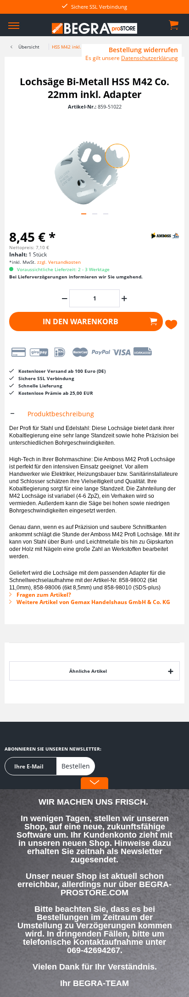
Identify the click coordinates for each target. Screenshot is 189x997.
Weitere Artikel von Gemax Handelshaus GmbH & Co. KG (92, 602)
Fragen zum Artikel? (43, 595)
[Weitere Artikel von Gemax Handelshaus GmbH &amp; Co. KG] (157, 235)
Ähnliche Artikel (88, 671)
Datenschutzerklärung (149, 58)
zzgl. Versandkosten (59, 262)
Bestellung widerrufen (143, 50)
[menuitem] (14, 25)
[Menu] (14, 25)
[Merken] (172, 324)
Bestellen (75, 766)
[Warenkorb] (174, 24)
